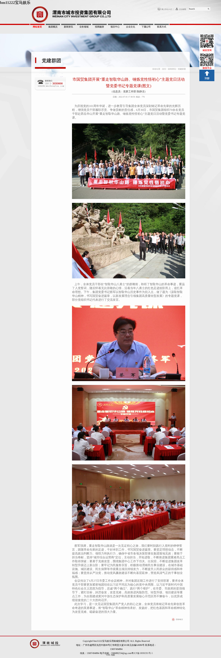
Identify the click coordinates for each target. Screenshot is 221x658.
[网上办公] (165, 10)
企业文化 (130, 27)
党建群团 (51, 60)
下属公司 (146, 27)
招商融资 (99, 27)
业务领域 (83, 27)
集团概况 (52, 27)
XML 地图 (110, 655)
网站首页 (37, 27)
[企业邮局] (181, 10)
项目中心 (115, 27)
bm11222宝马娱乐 (15, 2)
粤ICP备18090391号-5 (142, 653)
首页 (164, 69)
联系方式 (161, 27)
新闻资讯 (68, 27)
